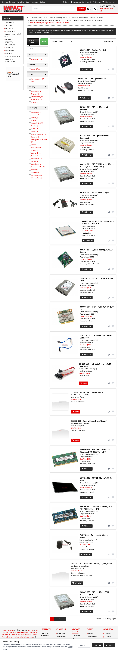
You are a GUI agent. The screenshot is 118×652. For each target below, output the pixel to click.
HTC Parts (9, 42)
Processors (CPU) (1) (38, 167)
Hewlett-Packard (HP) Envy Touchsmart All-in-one (87, 18)
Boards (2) (34, 120)
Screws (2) (34, 170)
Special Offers (92, 637)
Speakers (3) (35, 172)
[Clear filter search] (46, 49)
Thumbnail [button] (32, 55)
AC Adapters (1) (36, 112)
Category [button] (32, 87)
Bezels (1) (34, 118)
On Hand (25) (35, 69)
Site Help (42, 2)
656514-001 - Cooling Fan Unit (93, 50)
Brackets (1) (35, 126)
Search (81, 9)
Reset (44, 41)
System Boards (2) (37, 175)
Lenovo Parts (10, 50)
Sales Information (23, 2)
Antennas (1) (35, 115)
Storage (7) (34, 102)
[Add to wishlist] (113, 69)
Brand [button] (31, 74)
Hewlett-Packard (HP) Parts (12, 35)
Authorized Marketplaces (45, 635)
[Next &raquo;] (64, 619)
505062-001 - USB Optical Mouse (92, 79)
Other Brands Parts (12, 56)
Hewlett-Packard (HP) (38, 18)
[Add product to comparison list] (108, 69)
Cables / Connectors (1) (38, 134)
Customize (84, 645)
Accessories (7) (36, 91)
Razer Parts (9, 59)
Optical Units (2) (36, 164)
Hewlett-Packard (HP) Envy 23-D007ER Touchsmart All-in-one (49, 23)
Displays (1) (35, 94)
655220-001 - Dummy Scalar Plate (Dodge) (89, 421)
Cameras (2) (35, 137)
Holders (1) (34, 150)
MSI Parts (8, 53)
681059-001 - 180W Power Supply (94, 193)
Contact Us (34, 2)
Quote (85, 383)
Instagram (110, 633)
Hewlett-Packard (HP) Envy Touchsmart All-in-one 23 (46, 20)
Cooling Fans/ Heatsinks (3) (39, 141)
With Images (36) (36, 59)
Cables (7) (34, 131)
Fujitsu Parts (10, 31)
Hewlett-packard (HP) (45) (37, 80)
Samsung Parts (10, 62)
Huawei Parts (10, 45)
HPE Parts (8, 39)
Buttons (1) (34, 129)
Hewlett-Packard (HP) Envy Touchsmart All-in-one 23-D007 (85, 20)
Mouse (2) (34, 161)
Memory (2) (34, 156)
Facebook (110, 637)
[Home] (14, 8)
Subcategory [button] (33, 108)
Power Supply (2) (36, 99)
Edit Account (61, 633)
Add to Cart (87, 69)
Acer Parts (9, 23)
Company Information (9, 2)
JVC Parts (9, 48)
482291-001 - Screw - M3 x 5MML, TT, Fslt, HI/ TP (91, 564)
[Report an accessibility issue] (88, 8)
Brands (90, 633)
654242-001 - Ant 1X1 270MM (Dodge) (87, 392)
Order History (61, 637)
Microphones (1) (36, 158)
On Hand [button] (32, 65)
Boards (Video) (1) (37, 123)
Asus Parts (9, 25)
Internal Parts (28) (37, 97)
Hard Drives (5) (36, 147)
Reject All (97, 645)
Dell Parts (9, 28)
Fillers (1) (34, 145)
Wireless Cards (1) (37, 178)
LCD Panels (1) (36, 153)
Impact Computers (8, 630)
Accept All (109, 645)
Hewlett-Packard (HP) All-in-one (58, 18)
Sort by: (55, 41)
